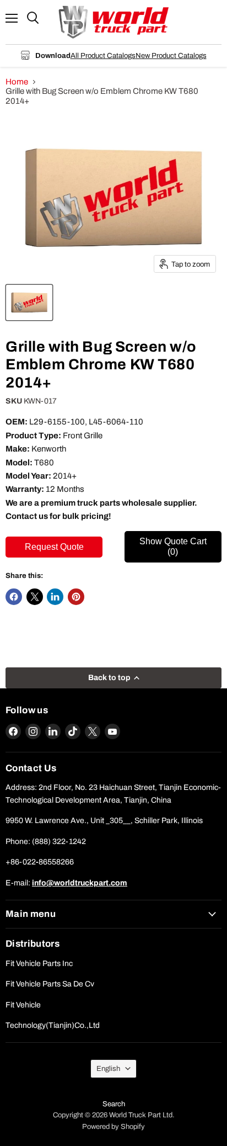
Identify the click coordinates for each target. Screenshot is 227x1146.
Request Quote (54, 546)
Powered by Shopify (113, 1127)
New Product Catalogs (171, 55)
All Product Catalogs (103, 55)
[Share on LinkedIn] (55, 596)
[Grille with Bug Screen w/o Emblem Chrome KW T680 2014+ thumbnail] (29, 302)
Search (113, 1104)
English (108, 1068)
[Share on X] (34, 596)
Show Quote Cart (173, 546)
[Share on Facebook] (14, 596)
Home (17, 81)
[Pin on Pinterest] (76, 596)
